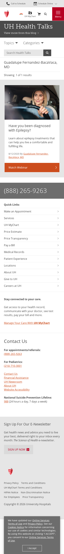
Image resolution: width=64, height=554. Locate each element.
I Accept (32, 548)
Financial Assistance (16, 378)
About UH (10, 385)
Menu (58, 16)
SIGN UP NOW (16, 449)
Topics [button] (9, 42)
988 (6, 401)
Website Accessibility (17, 389)
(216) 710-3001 (13, 366)
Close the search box (50, 14)
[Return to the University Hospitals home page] (7, 14)
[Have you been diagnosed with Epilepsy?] (32, 102)
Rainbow (21, 14)
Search (47, 53)
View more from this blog (20, 32)
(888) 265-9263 (25, 190)
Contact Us (11, 374)
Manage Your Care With (27, 323)
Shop (39, 14)
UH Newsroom (13, 382)
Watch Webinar (18, 167)
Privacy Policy (35, 523)
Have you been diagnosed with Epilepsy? (30, 128)
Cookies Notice (16, 527)
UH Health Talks (28, 26)
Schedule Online (45, 3)
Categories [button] (31, 42)
